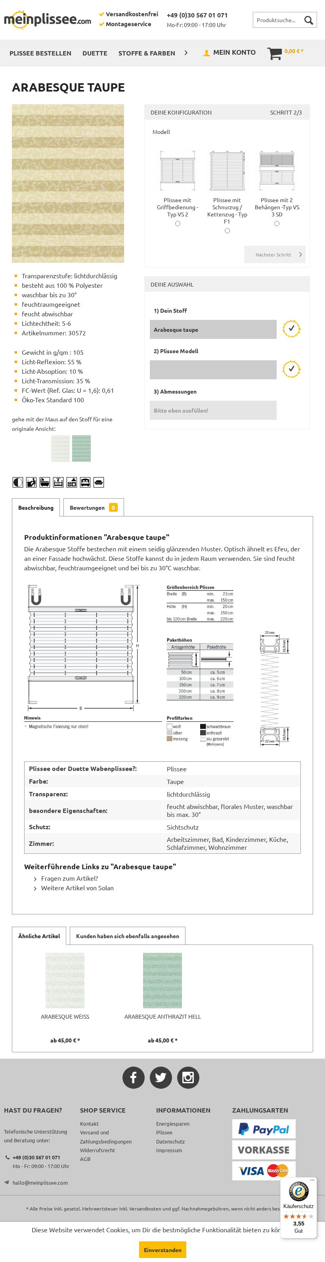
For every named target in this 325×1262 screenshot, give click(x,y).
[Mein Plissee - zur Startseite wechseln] (47, 20)
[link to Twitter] (161, 1078)
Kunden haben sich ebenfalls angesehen (127, 935)
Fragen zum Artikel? (69, 878)
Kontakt (89, 1123)
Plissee (164, 1132)
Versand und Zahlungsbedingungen (106, 1136)
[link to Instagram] (188, 1078)
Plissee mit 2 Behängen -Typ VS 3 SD (277, 207)
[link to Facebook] (133, 1078)
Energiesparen (172, 1123)
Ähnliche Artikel (39, 935)
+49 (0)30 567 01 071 (197, 15)
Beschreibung (36, 507)
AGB (85, 1158)
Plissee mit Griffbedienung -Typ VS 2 (177, 207)
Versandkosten (145, 1208)
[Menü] (312, 1182)
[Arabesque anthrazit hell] (81, 448)
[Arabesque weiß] (60, 448)
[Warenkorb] (269, 53)
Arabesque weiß (65, 1016)
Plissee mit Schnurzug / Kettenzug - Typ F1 (227, 210)
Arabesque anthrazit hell (162, 1016)
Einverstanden (163, 1249)
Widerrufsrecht (97, 1150)
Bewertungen (92, 507)
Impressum (169, 1150)
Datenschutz (170, 1141)
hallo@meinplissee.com (40, 1182)
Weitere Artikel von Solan (77, 887)
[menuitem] (285, 20)
